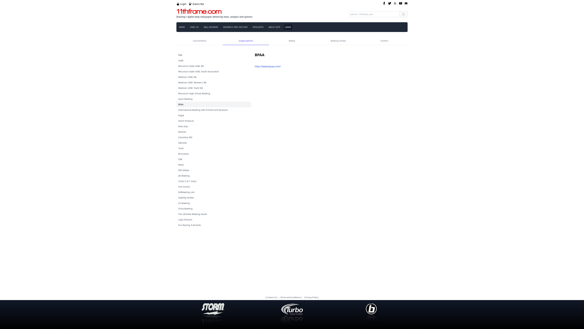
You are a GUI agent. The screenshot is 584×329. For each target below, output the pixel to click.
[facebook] (384, 4)
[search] (403, 14)
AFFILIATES (258, 27)
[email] (405, 4)
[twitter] (389, 4)
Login (183, 4)
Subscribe (198, 4)
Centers (384, 40)
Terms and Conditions (291, 297)
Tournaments (199, 40)
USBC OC (194, 27)
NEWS (182, 27)
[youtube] (400, 4)
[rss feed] (395, 4)
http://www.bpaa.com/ (268, 66)
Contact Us (271, 297)
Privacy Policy (311, 297)
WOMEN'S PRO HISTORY (235, 27)
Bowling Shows (338, 40)
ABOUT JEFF (274, 27)
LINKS (288, 27)
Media (292, 40)
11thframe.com (199, 11)
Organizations (246, 40)
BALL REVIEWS (211, 27)
